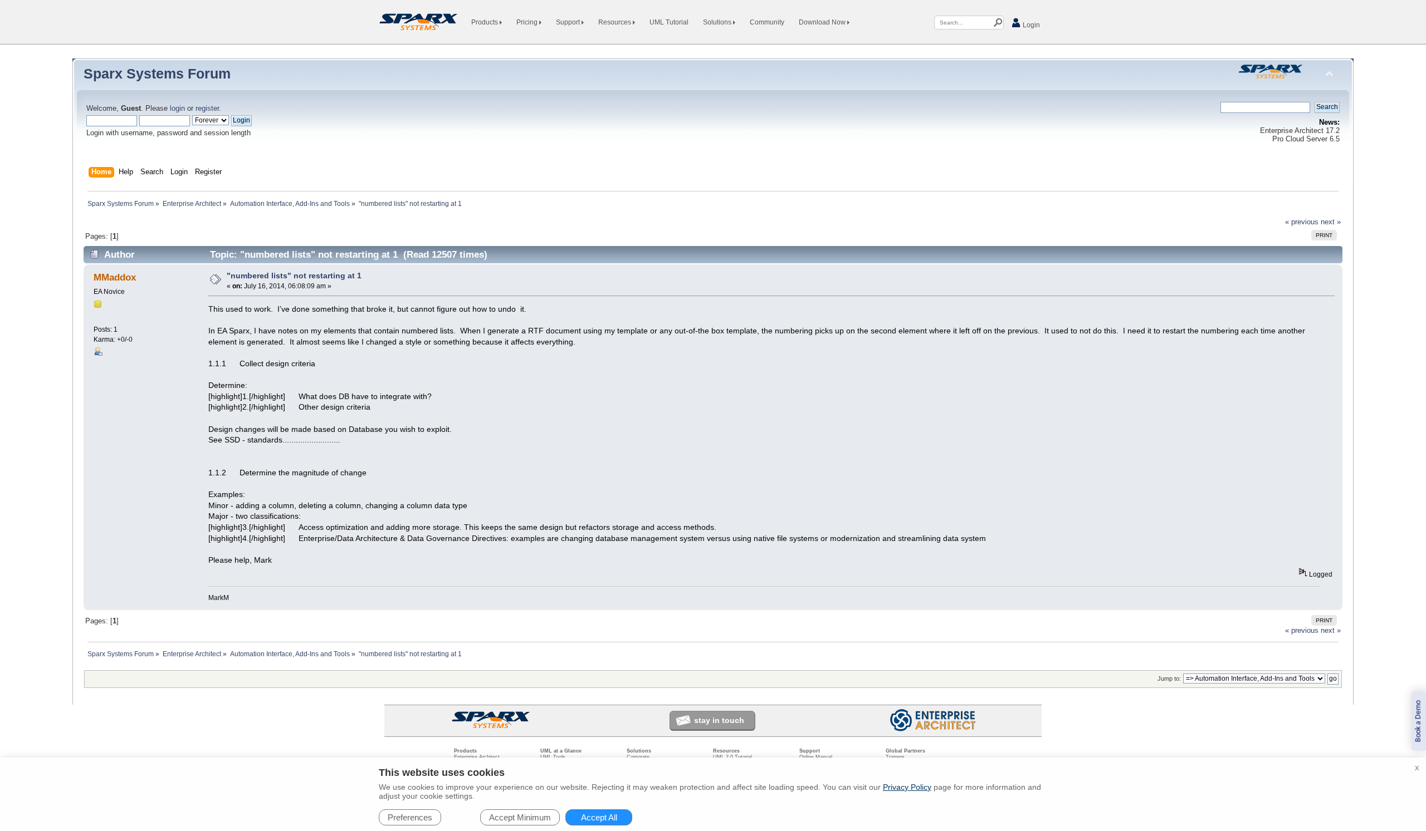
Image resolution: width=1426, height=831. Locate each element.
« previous (1301, 222)
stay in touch (719, 720)
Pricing (527, 22)
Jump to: (1169, 678)
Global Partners (905, 751)
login (177, 108)
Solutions (718, 22)
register (207, 108)
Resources (615, 22)
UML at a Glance (561, 751)
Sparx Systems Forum (157, 73)
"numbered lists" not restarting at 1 (294, 275)
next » (1331, 222)
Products (485, 22)
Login (1030, 25)
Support (569, 22)
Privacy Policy (907, 787)
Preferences (410, 817)
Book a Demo (1418, 721)
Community (767, 22)
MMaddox (115, 277)
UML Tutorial (668, 22)
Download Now (823, 22)
